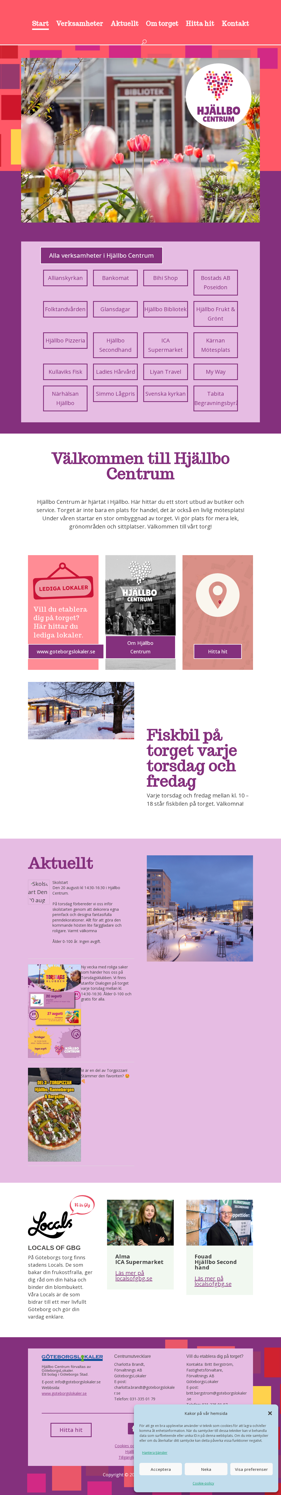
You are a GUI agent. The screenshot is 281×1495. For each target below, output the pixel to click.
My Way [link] (216, 371)
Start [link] (40, 24)
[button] (270, 1413)
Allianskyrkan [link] (65, 278)
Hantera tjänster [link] (154, 1452)
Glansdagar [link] (115, 309)
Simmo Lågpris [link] (115, 393)
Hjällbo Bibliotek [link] (165, 309)
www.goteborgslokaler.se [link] (64, 1393)
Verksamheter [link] (79, 24)
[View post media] (39, 892)
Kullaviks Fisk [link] (65, 371)
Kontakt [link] (235, 24)
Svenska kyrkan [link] (165, 393)
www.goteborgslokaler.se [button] (66, 651)
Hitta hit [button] (217, 651)
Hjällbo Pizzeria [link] (65, 340)
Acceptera (161, 1469)
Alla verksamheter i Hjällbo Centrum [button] (101, 255)
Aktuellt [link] (125, 24)
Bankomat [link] (115, 278)
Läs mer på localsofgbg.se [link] (133, 1275)
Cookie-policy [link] (203, 1483)
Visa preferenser (251, 1469)
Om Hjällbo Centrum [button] (140, 647)
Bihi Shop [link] (165, 278)
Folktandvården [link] (65, 309)
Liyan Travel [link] (165, 371)
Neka (206, 1469)
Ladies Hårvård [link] (115, 371)
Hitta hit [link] (200, 24)
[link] (141, 14)
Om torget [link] (162, 24)
